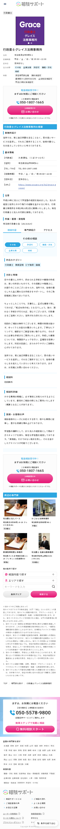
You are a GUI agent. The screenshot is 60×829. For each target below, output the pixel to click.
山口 (10, 759)
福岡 (44, 759)
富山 (10, 755)
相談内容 (12, 229)
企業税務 (15, 778)
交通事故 (22, 773)
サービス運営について (12, 818)
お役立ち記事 (12, 807)
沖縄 (26, 764)
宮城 (22, 745)
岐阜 (34, 750)
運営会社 (34, 818)
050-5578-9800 (33, 713)
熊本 (5, 764)
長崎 (53, 759)
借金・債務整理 (33, 773)
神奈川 (46, 745)
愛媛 (34, 759)
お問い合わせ (39, 807)
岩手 (17, 745)
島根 (20, 759)
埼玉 (52, 745)
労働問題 (44, 773)
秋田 (26, 745)
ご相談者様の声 (13, 803)
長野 (44, 750)
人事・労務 (33, 778)
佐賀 (49, 759)
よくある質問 (39, 803)
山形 (31, 745)
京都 (24, 755)
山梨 (49, 750)
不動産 (52, 773)
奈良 (39, 755)
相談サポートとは (13, 799)
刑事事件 (21, 782)
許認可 (30, 244)
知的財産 (42, 778)
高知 (39, 759)
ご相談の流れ (39, 799)
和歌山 (45, 755)
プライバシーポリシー (12, 822)
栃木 (15, 750)
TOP (6, 683)
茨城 (10, 750)
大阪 (20, 755)
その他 (13, 244)
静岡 (29, 750)
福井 (5, 755)
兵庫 (29, 755)
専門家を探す (17, 683)
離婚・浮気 (47, 244)
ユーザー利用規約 (10, 813)
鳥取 (15, 759)
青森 (12, 745)
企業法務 (13, 250)
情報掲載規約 (36, 813)
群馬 (20, 750)
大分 (10, 764)
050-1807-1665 (32, 102)
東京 (41, 745)
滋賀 (34, 755)
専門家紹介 (30, 229)
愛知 (24, 750)
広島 (50, 755)
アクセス (48, 229)
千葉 (5, 750)
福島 (36, 745)
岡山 (5, 759)
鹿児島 (21, 764)
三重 (39, 750)
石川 (15, 755)
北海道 (6, 745)
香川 (29, 759)
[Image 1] (28, 43)
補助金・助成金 (10, 782)
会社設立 (24, 778)
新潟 (53, 750)
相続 (30, 250)
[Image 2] (31, 43)
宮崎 (15, 764)
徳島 (24, 759)
